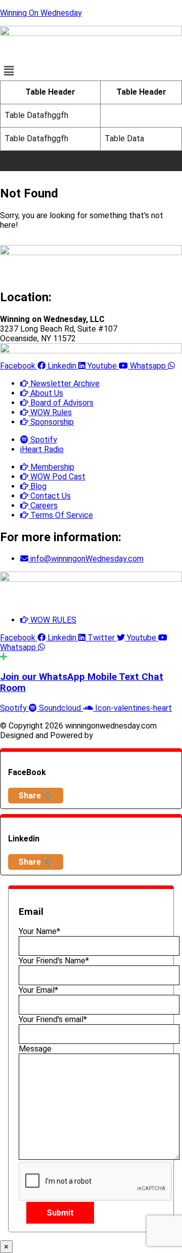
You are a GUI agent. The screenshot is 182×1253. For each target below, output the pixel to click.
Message (35, 1049)
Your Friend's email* (53, 1019)
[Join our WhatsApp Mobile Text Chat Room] (3, 657)
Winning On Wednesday (41, 13)
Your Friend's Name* (54, 960)
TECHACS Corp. (124, 735)
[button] (91, 70)
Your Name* (39, 931)
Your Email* (38, 990)
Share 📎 (35, 795)
